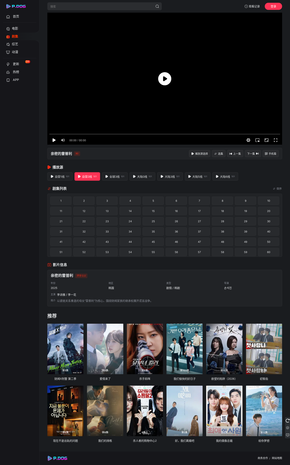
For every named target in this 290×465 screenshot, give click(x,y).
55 (153, 252)
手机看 (272, 153)
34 (130, 231)
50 (268, 241)
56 (176, 252)
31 (61, 231)
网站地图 (277, 457)
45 (153, 241)
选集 (220, 153)
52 (84, 252)
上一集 (237, 153)
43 (107, 241)
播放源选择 (201, 153)
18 (222, 211)
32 (84, 231)
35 (153, 231)
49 (245, 241)
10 (268, 200)
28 (222, 221)
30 (268, 221)
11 (61, 211)
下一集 (251, 153)
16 (176, 211)
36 (176, 231)
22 (84, 221)
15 (153, 211)
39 (245, 231)
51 (61, 252)
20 (268, 211)
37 (199, 231)
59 (245, 252)
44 (130, 241)
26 (176, 221)
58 (222, 252)
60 (268, 252)
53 (107, 252)
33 (107, 231)
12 (84, 211)
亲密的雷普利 (61, 154)
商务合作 (263, 457)
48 (222, 241)
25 (153, 221)
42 (84, 241)
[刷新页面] (287, 420)
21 (61, 221)
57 (199, 252)
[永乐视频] (18, 6)
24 (130, 221)
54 (130, 252)
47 (199, 241)
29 (245, 221)
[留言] (287, 434)
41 (61, 241)
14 (130, 211)
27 (199, 221)
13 (107, 211)
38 (222, 231)
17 (199, 211)
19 (245, 211)
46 (176, 241)
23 (107, 221)
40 (268, 231)
